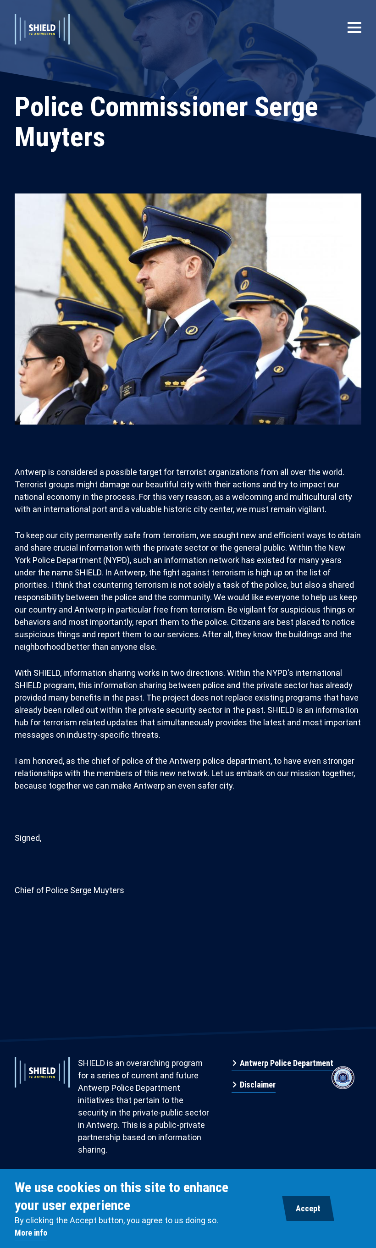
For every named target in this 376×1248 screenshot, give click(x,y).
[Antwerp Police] (343, 1070)
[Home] (42, 27)
